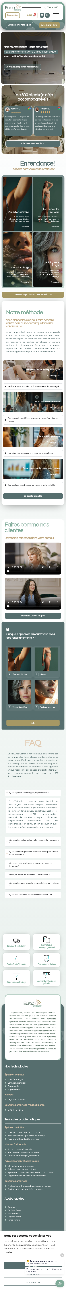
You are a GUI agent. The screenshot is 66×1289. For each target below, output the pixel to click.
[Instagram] (47, 15)
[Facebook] (42, 15)
